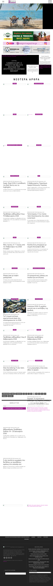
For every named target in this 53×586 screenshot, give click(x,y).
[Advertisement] (38, 525)
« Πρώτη (12, 393)
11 (39, 393)
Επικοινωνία (26, 539)
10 (36, 393)
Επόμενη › (4, 396)
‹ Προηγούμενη (19, 393)
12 (42, 393)
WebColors (5, 561)
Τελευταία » (10, 396)
